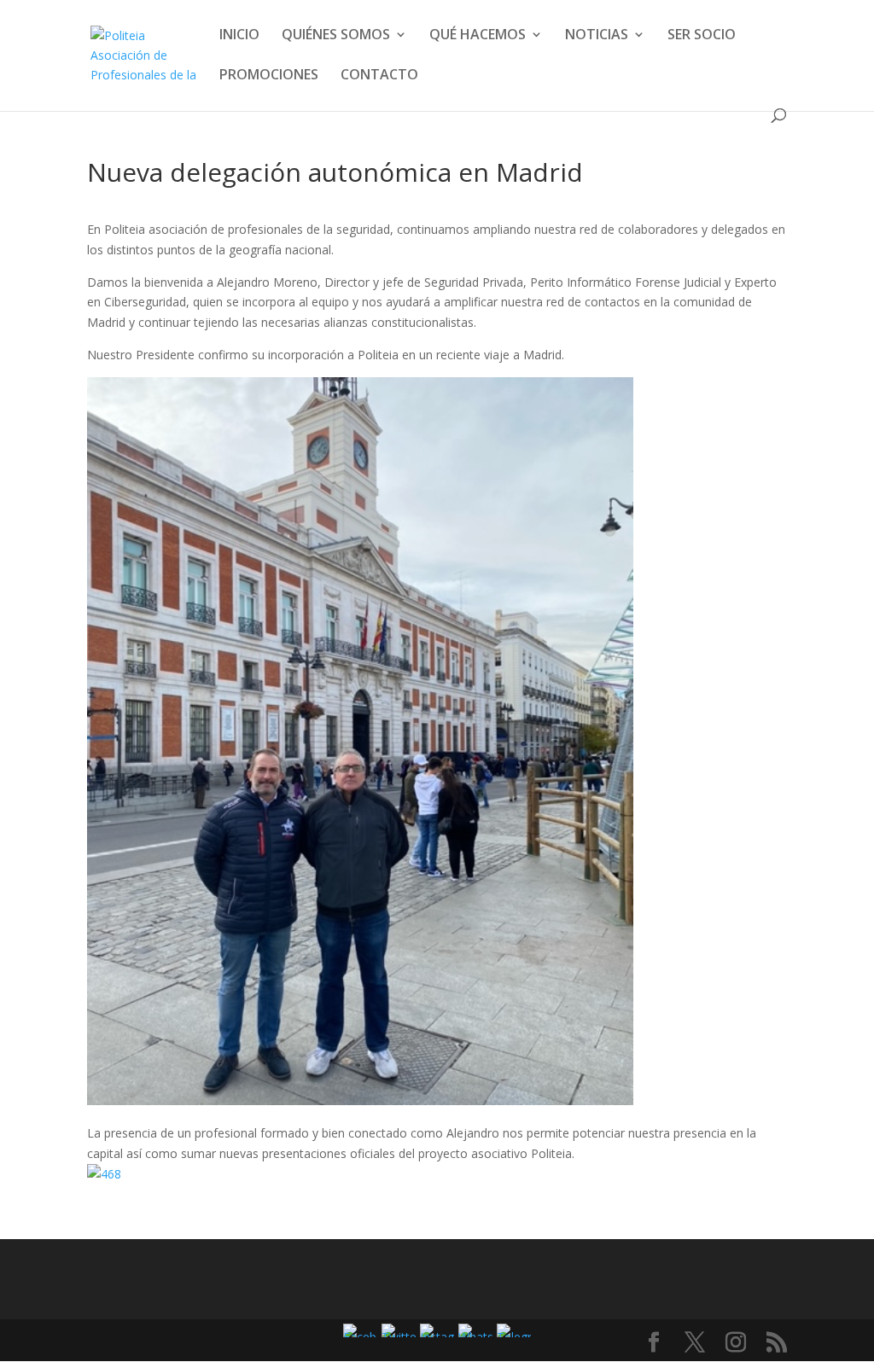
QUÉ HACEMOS (477, 36)
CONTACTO (379, 76)
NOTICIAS (596, 36)
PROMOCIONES (268, 76)
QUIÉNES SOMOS (336, 36)
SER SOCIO (701, 36)
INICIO (239, 36)
